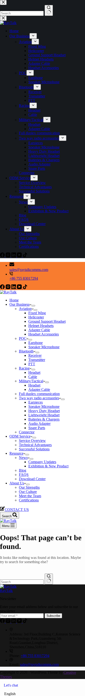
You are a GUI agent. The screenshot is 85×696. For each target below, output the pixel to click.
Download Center (32, 479)
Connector (26, 432)
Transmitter (36, 360)
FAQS (24, 475)
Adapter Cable (39, 330)
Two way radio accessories (39, 398)
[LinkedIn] (14, 288)
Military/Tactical (31, 381)
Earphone (35, 343)
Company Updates (42, 462)
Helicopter (36, 317)
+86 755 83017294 (23, 278)
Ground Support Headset (47, 321)
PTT (31, 364)
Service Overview (32, 441)
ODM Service (19, 436)
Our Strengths (29, 487)
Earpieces (35, 402)
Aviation (25, 309)
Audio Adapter (39, 424)
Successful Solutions (34, 449)
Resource (16, 453)
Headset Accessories (43, 334)
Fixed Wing (37, 313)
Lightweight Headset (44, 415)
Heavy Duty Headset (44, 411)
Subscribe (53, 616)
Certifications (29, 500)
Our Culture (28, 492)
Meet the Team (30, 496)
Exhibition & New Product (48, 466)
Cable (32, 377)
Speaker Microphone (44, 347)
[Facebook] (3, 288)
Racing (24, 368)
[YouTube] (20, 288)
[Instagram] (8, 288)
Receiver (35, 355)
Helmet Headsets (41, 326)
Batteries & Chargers (44, 419)
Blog (22, 470)
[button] (42, 694)
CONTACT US (17, 510)
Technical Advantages (35, 445)
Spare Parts (36, 428)
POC (22, 338)
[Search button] (49, 579)
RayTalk (6, 591)
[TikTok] (25, 288)
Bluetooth (26, 351)
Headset (34, 372)
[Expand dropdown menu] (33, 305)
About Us (16, 483)
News (23, 458)
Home (14, 300)
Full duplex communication (39, 394)
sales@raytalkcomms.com (28, 270)
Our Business (19, 304)
